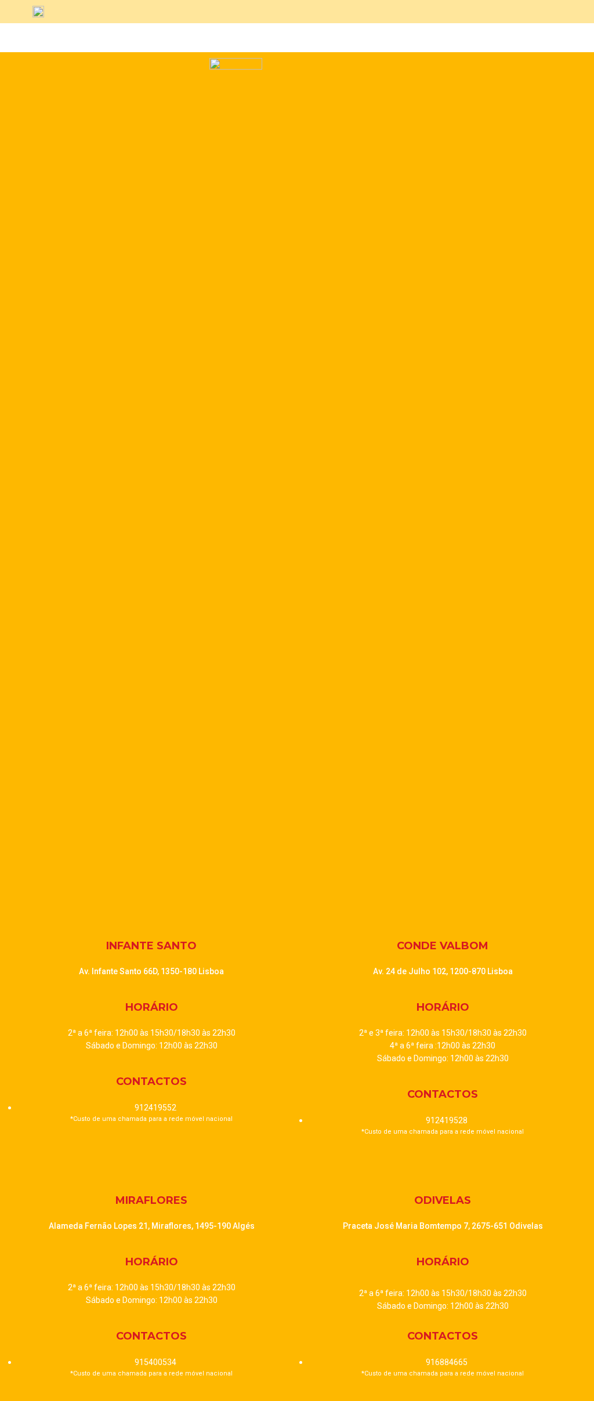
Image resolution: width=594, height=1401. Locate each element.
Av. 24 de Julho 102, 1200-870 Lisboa (443, 971)
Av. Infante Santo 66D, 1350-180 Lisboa (151, 971)
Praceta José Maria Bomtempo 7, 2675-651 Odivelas (443, 1226)
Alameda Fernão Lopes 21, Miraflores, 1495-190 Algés (152, 1226)
